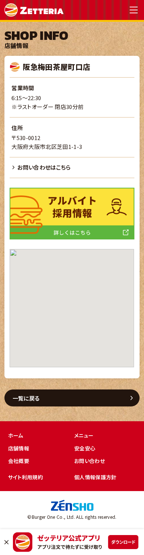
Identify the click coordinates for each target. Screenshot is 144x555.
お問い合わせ (89, 460)
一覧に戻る (26, 398)
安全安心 (84, 448)
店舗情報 (18, 448)
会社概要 (18, 460)
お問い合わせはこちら (44, 167)
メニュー (83, 435)
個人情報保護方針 (95, 477)
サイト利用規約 (25, 477)
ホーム (15, 435)
